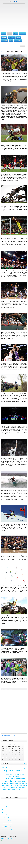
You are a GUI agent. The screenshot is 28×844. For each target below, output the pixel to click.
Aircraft (9, 766)
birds (20, 787)
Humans (20, 773)
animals (15, 787)
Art (13, 766)
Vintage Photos (6, 787)
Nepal (14, 774)
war (17, 791)
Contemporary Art (22, 768)
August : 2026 (13, 744)
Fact (2, 51)
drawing (23, 787)
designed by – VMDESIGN (7, 838)
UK (10, 785)
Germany (15, 773)
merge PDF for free (5, 817)
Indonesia (7, 774)
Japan (11, 774)
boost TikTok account (6, 826)
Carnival (19, 766)
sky (17, 789)
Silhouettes (4, 783)
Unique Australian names (7, 814)
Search (22, 46)
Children (11, 768)
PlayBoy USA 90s (5, 809)
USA (12, 785)
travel (24, 789)
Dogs (13, 770)
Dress (17, 770)
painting (14, 789)
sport (2, 685)
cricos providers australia (6, 829)
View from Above (23, 785)
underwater (13, 791)
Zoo (12, 787)
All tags (24, 763)
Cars (23, 766)
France (11, 773)
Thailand (7, 785)
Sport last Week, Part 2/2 (14, 51)
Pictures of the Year (10, 781)
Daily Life (6, 770)
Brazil (15, 766)
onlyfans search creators (6, 812)
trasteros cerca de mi (6, 820)
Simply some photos (14, 783)
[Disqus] (13, 715)
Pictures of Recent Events (14, 779)
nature (9, 789)
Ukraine (16, 785)
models (4, 789)
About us (3, 834)
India (24, 773)
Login (14, 735)
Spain (2, 785)
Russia (23, 781)
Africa (6, 766)
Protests (19, 781)
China (16, 768)
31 (16, 748)
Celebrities (5, 768)
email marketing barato (6, 823)
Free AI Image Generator (7, 806)
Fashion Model (22, 770)
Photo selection (20, 774)
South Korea (24, 783)
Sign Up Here (7, 735)
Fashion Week (6, 773)
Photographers (14, 776)
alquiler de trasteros (5, 803)
